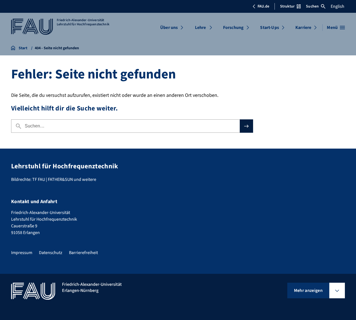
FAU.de (263, 6)
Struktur (287, 6)
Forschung (233, 27)
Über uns (169, 27)
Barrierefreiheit (83, 253)
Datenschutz (50, 253)
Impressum (21, 253)
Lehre (200, 27)
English (337, 6)
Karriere (303, 27)
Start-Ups (269, 27)
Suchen (312, 6)
